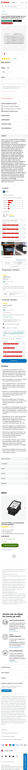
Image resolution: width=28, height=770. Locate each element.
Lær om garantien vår (15, 647)
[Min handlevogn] (22, 2)
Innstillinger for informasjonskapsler (11, 739)
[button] (4, 53)
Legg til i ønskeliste (7, 549)
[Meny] (26, 2)
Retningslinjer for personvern (9, 733)
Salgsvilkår (4, 729)
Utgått (3, 11)
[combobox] (14, 6)
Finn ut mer (12, 631)
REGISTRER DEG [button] (6, 690)
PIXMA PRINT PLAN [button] (6, 20)
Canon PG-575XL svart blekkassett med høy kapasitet (12, 523)
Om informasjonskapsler (8, 736)
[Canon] (5, 2)
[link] (14, 88)
